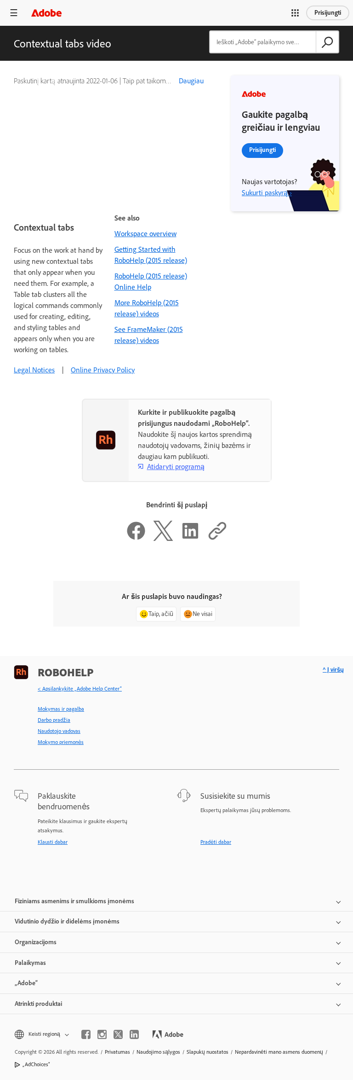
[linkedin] (134, 1034)
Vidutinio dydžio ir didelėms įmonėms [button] (67, 921)
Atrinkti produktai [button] (38, 1004)
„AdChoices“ (36, 1064)
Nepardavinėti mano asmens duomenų (279, 1052)
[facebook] (86, 1034)
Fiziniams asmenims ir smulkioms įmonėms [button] (74, 901)
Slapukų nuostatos (207, 1052)
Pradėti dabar (215, 842)
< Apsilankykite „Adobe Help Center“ (80, 688)
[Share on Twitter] (163, 538)
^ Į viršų (333, 669)
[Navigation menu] (14, 12)
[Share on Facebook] (136, 538)
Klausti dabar (53, 842)
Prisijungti (327, 13)
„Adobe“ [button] (26, 983)
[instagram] (102, 1034)
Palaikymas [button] (30, 963)
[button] (295, 13)
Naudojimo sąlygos (158, 1052)
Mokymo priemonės (61, 742)
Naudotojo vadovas (59, 731)
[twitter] (118, 1034)
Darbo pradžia (54, 720)
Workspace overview (145, 233)
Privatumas (117, 1052)
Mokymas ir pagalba (61, 709)
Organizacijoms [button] (36, 942)
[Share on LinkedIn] (190, 538)
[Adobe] (46, 12)
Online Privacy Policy (103, 370)
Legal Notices (34, 370)
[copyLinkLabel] (217, 538)
